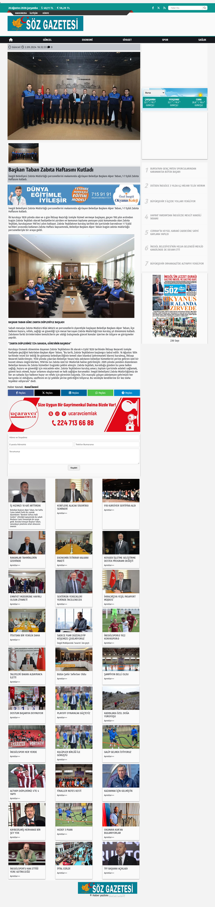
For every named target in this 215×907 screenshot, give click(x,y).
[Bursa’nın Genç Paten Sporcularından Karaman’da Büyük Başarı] (174, 170)
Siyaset (127, 39)
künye (46, 13)
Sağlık (202, 39)
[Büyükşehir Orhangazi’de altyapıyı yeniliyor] (174, 263)
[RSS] (164, 8)
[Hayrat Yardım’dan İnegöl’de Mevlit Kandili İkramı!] (174, 217)
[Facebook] (153, 8)
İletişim (33, 13)
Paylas (22, 392)
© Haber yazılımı (99, 895)
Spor (165, 39)
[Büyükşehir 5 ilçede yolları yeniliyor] (174, 201)
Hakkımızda (21, 13)
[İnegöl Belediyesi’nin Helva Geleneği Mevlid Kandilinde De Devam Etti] (174, 248)
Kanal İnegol (31, 387)
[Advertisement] (174, 135)
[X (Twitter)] (158, 8)
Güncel (47, 39)
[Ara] (204, 7)
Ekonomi (87, 39)
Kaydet (74, 467)
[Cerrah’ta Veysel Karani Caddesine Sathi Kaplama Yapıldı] (174, 232)
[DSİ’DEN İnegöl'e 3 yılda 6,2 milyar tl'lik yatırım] (174, 185)
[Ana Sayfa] (11, 40)
